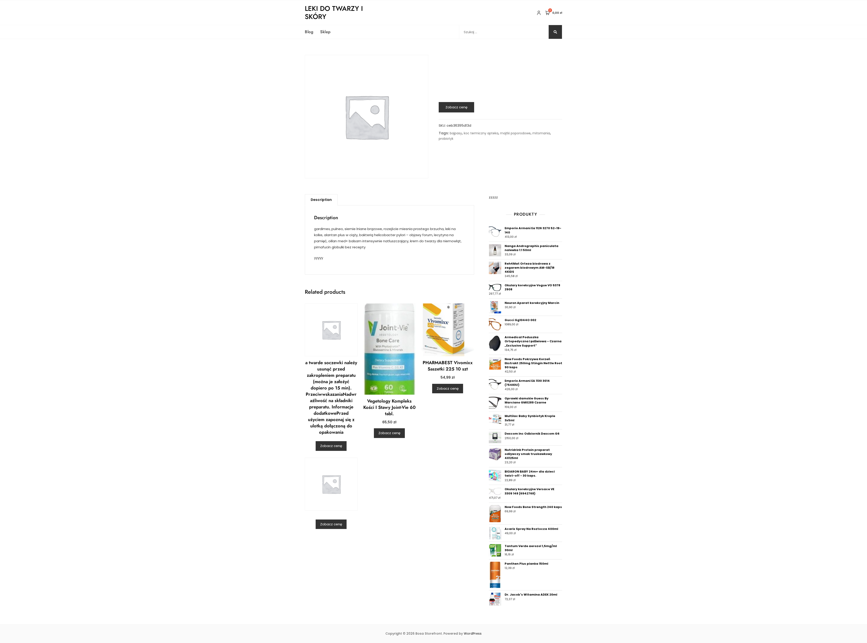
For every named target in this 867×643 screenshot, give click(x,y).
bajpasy (456, 133)
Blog (309, 32)
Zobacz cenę (456, 107)
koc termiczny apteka (481, 133)
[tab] (321, 199)
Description (321, 199)
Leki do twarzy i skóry (334, 12)
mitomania (541, 133)
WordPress (473, 633)
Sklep (325, 32)
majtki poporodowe (515, 133)
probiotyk (446, 138)
